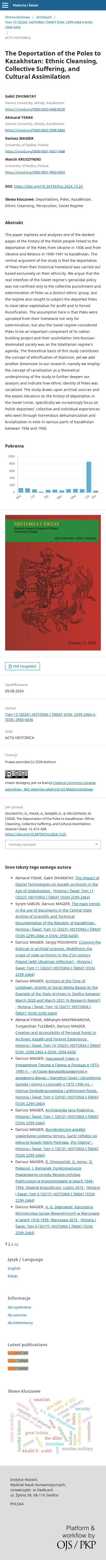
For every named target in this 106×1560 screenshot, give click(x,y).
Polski (12, 1276)
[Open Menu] (5, 5)
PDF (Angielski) (24, 666)
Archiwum (44, 17)
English (14, 1268)
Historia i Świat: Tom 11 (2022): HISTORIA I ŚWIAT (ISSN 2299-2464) (55, 968)
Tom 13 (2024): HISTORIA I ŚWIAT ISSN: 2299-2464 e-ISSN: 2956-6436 (49, 25)
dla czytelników (19, 1307)
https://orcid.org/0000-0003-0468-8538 (35, 109)
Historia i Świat (25, 5)
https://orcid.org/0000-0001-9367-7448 (35, 151)
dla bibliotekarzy (20, 1322)
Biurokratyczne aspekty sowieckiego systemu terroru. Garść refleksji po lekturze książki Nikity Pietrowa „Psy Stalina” (56, 1136)
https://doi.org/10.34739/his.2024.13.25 (48, 186)
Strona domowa (17, 17)
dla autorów (17, 1315)
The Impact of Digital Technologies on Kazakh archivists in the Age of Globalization (57, 884)
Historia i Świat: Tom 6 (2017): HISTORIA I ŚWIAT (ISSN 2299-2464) (57, 1194)
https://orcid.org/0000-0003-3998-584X (35, 130)
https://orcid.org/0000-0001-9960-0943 (35, 172)
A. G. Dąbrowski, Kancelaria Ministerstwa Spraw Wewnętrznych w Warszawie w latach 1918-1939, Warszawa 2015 (57, 1213)
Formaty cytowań (22, 844)
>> (16, 1243)
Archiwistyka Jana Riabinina (70, 1110)
